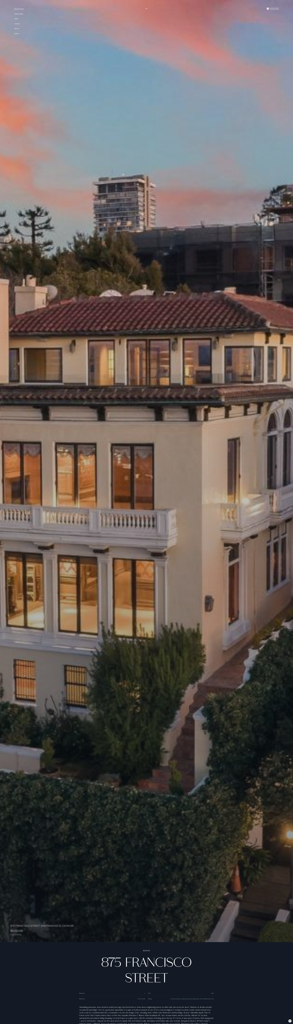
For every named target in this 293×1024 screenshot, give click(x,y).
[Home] (272, 9)
